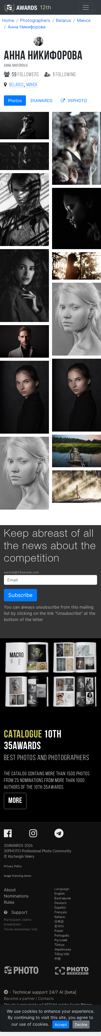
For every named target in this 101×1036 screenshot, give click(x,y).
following (64, 75)
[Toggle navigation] (85, 7)
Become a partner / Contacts (29, 998)
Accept (61, 1024)
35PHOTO (76, 100)
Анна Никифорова (26, 26)
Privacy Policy (13, 866)
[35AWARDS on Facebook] (8, 835)
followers (26, 75)
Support (19, 912)
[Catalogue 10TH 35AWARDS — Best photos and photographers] (50, 674)
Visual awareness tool (20, 929)
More (15, 801)
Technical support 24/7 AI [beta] (44, 992)
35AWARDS (41, 100)
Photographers (35, 20)
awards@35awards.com (21, 572)
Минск (84, 20)
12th (44, 7)
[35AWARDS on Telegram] (58, 835)
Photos (15, 100)
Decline (81, 1024)
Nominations (16, 896)
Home (8, 20)
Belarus (63, 20)
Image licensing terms (17, 875)
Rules (9, 902)
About (10, 889)
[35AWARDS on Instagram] (33, 835)
